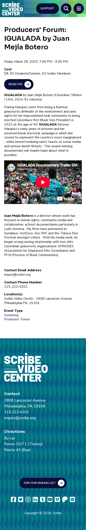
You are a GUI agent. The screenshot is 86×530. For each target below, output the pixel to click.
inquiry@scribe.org (17, 274)
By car (9, 438)
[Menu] (78, 8)
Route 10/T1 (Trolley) (23, 443)
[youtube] (50, 500)
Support (47, 8)
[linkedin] (35, 500)
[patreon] (65, 500)
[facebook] (13, 500)
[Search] (66, 8)
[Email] (72, 500)
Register (15, 84)
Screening (11, 315)
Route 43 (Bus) (17, 449)
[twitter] (20, 500)
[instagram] (28, 500)
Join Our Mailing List (40, 483)
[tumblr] (42, 500)
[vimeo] (57, 500)
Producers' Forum (17, 319)
